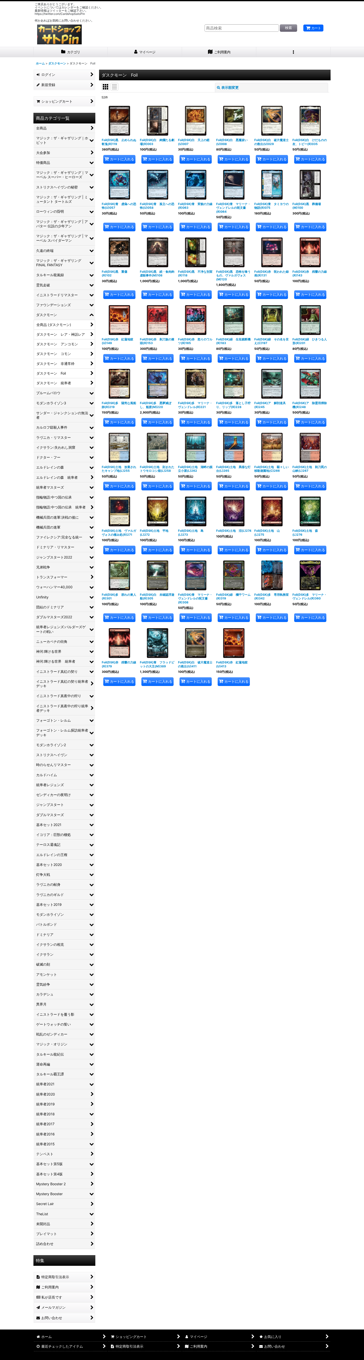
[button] (293, 52)
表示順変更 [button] (230, 87)
